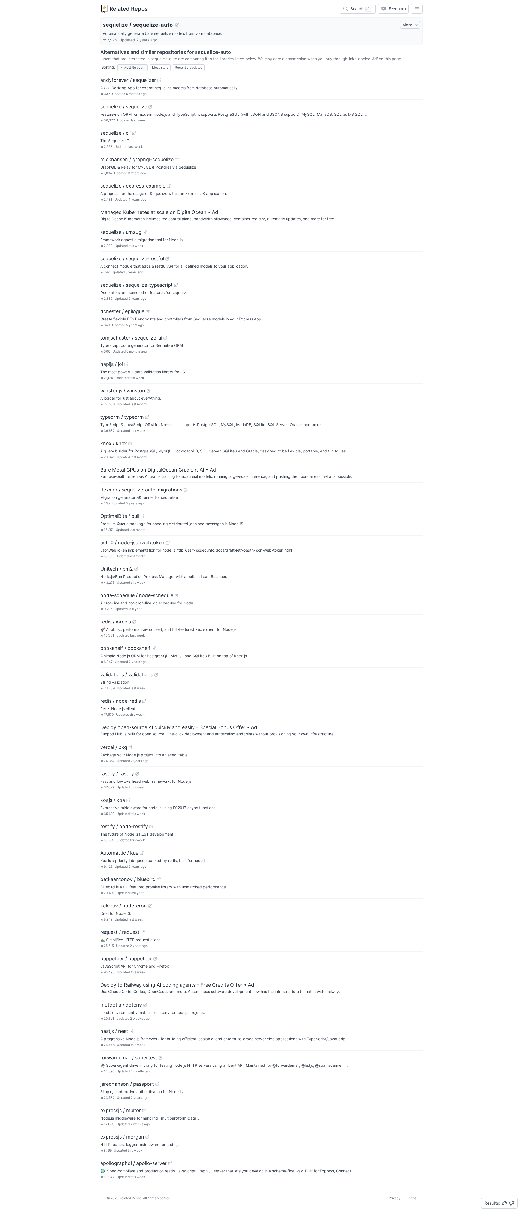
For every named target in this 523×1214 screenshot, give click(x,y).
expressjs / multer (120, 1110)
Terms (411, 1198)
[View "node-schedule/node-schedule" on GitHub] (176, 595)
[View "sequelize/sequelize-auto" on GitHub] (177, 25)
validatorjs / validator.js (126, 674)
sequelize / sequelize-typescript (136, 285)
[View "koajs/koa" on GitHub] (128, 800)
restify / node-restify (124, 826)
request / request (119, 932)
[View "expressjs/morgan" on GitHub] (147, 1137)
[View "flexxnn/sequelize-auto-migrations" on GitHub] (185, 490)
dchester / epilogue (122, 311)
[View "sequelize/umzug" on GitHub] (144, 232)
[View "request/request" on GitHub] (143, 932)
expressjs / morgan (122, 1137)
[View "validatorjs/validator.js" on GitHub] (156, 674)
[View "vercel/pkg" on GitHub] (130, 747)
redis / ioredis (115, 622)
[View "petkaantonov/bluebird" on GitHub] (159, 879)
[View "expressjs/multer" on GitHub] (144, 1110)
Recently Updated (188, 67)
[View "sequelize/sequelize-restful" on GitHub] (167, 258)
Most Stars (160, 67)
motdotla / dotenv (121, 1005)
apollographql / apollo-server (133, 1163)
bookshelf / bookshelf (125, 648)
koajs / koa (112, 800)
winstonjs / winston (122, 390)
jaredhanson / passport (127, 1084)
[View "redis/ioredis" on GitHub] (134, 622)
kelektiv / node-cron (123, 906)
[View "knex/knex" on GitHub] (130, 443)
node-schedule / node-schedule (136, 595)
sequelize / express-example (132, 186)
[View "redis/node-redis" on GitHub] (144, 701)
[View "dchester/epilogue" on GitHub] (147, 311)
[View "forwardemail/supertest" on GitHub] (160, 1058)
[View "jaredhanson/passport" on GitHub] (157, 1084)
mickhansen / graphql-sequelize (137, 159)
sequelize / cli (115, 133)
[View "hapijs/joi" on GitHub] (126, 364)
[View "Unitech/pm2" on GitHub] (136, 569)
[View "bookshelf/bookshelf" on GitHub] (153, 648)
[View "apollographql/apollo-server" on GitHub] (170, 1163)
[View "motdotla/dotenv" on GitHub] (145, 1005)
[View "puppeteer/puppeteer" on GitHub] (155, 958)
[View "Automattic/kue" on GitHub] (141, 853)
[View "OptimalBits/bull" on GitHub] (142, 516)
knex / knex (113, 443)
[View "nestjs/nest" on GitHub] (131, 1031)
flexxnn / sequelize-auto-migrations (141, 490)
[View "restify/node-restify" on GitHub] (151, 826)
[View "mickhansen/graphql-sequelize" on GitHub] (177, 159)
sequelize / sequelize (123, 106)
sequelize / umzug (120, 232)
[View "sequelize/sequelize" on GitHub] (150, 107)
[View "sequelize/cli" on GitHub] (134, 133)
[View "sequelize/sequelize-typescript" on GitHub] (176, 285)
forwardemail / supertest (128, 1057)
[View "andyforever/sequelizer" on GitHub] (159, 80)
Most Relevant (132, 67)
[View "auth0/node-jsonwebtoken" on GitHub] (168, 542)
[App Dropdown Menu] (417, 9)
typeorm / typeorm (122, 417)
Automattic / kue (119, 853)
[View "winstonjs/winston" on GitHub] (148, 391)
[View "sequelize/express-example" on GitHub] (168, 186)
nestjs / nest (114, 1031)
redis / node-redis (120, 701)
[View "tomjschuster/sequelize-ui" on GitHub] (165, 338)
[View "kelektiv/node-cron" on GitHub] (150, 906)
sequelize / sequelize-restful (132, 258)
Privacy (394, 1198)
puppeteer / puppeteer (126, 958)
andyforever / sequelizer (128, 80)
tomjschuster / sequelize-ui (131, 338)
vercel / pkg (113, 747)
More (407, 24)
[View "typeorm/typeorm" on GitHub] (147, 417)
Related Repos (129, 8)
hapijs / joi (111, 364)
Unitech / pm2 (116, 569)
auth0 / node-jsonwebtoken (132, 542)
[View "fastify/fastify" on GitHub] (137, 774)
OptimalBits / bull (119, 516)
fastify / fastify (117, 773)
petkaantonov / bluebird (128, 879)
